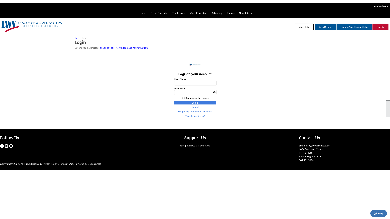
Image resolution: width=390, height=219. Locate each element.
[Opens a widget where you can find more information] (378, 213)
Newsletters (245, 13)
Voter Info (304, 26)
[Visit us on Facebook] (2, 146)
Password (179, 88)
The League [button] (178, 13)
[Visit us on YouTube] (11, 146)
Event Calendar (159, 13)
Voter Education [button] (198, 13)
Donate (380, 26)
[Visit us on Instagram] (6, 146)
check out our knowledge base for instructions (124, 47)
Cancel (193, 107)
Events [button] (230, 13)
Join (182, 145)
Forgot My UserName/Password (195, 111)
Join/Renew (325, 26)
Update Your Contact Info (354, 26)
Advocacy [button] (217, 13)
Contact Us (204, 145)
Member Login (381, 6)
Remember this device (197, 98)
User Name (180, 79)
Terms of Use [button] (66, 163)
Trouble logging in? (195, 116)
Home (143, 13)
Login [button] (195, 102)
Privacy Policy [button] (50, 163)
